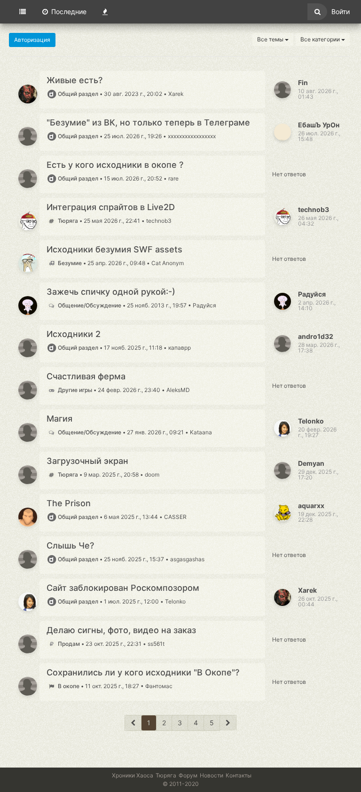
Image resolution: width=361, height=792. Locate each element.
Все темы (271, 39)
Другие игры (75, 389)
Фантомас (159, 686)
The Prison (69, 503)
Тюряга (67, 220)
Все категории (320, 39)
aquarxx (311, 506)
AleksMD (178, 389)
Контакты (238, 775)
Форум (188, 775)
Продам (68, 643)
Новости (211, 775)
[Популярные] (105, 12)
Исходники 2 (74, 334)
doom (152, 474)
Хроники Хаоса (132, 775)
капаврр (179, 347)
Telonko (311, 421)
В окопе (68, 686)
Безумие (69, 263)
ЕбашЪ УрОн (318, 125)
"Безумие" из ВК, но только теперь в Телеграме (148, 122)
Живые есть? (74, 80)
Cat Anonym (167, 263)
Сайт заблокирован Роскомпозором (123, 588)
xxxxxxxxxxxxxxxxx (192, 136)
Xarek (175, 93)
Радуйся (204, 305)
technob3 (159, 220)
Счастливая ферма (86, 376)
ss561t (156, 643)
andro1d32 (315, 336)
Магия (59, 418)
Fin (303, 82)
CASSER (175, 516)
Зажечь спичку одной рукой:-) (111, 292)
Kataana (201, 432)
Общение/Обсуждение (89, 305)
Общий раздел (78, 93)
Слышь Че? (70, 545)
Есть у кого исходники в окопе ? (115, 165)
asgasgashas (187, 559)
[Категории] (22, 12)
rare (173, 178)
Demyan (311, 463)
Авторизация (32, 39)
